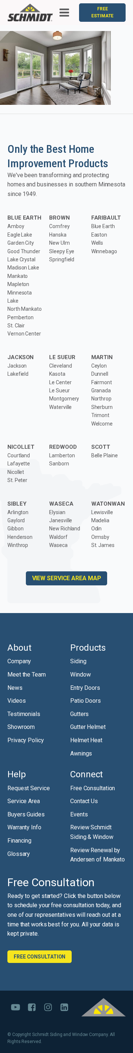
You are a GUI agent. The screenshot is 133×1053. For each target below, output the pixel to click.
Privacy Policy (25, 740)
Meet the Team (26, 674)
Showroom (21, 726)
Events (79, 814)
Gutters (79, 714)
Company (19, 661)
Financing (19, 840)
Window (80, 674)
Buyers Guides (26, 814)
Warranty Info (24, 827)
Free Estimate (102, 12)
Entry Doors (85, 687)
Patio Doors (85, 700)
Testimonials (23, 714)
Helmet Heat (86, 740)
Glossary (18, 853)
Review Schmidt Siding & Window (91, 832)
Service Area (23, 801)
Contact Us (84, 801)
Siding (78, 661)
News (15, 687)
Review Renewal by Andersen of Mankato (97, 855)
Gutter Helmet (88, 726)
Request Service (28, 788)
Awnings (81, 753)
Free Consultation (92, 788)
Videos (16, 700)
